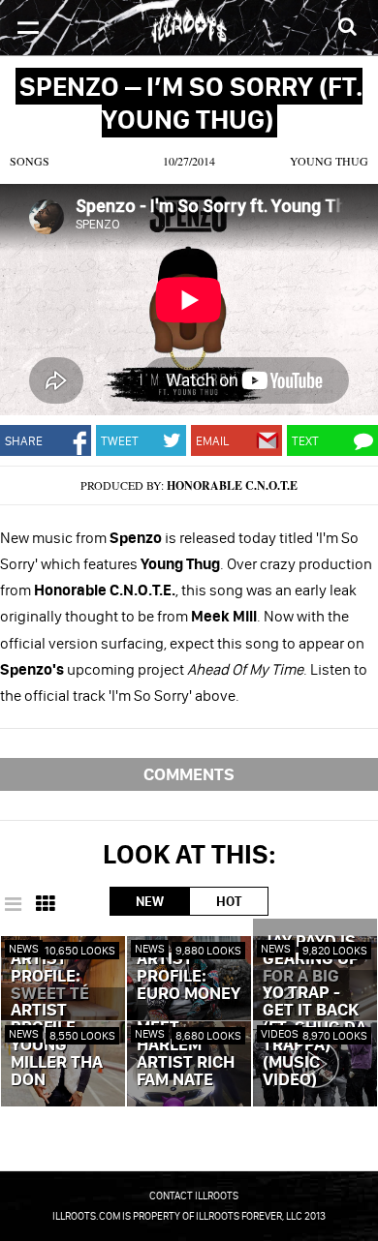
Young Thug (329, 160)
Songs (29, 160)
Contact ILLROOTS (193, 1195)
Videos (280, 1033)
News (24, 948)
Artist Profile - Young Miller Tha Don (57, 1045)
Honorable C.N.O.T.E (232, 485)
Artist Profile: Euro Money (188, 977)
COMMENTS (189, 774)
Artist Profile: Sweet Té (50, 977)
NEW (150, 901)
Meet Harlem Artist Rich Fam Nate (186, 1054)
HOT (228, 901)
